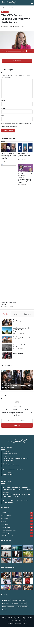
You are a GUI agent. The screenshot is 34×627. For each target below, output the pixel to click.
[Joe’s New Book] (7, 355)
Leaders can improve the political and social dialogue (21, 330)
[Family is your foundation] (6, 554)
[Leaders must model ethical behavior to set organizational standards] (6, 581)
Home (4, 8)
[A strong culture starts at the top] (28, 587)
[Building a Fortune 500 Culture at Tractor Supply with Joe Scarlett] (8, 147)
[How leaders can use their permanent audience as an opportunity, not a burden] (6, 575)
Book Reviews (6, 515)
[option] (17, 380)
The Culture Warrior (8, 536)
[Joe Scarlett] (8, 2)
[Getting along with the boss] (17, 554)
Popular (5, 314)
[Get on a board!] (17, 560)
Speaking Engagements (9, 530)
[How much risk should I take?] (7, 347)
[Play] (2, 51)
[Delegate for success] (7, 322)
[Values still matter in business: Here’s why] (28, 554)
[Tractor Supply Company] (7, 339)
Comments (27, 314)
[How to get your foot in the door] (6, 560)
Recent (16, 314)
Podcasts (5, 12)
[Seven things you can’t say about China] (28, 581)
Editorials (5, 524)
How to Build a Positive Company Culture (24, 155)
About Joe (15, 621)
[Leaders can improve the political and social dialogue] (7, 330)
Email (3, 108)
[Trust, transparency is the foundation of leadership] (6, 548)
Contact (24, 623)
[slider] (30, 51)
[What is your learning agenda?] (17, 587)
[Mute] (26, 51)
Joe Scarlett (28, 618)
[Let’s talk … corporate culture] (8, 232)
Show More (16, 60)
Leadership (10, 8)
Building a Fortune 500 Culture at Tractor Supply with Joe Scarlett (8, 156)
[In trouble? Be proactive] (28, 560)
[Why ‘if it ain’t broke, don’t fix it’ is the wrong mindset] (28, 575)
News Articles (6, 527)
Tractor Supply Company (21, 337)
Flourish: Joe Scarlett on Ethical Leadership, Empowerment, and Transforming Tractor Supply (25, 178)
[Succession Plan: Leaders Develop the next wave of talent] (17, 548)
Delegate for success (20, 320)
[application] (17, 51)
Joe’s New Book (18, 353)
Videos (4, 521)
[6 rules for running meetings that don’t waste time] (17, 581)
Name (3, 100)
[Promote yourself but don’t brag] (28, 548)
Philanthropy (6, 533)
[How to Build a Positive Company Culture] (25, 147)
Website (3, 116)
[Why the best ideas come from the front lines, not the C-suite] (6, 587)
